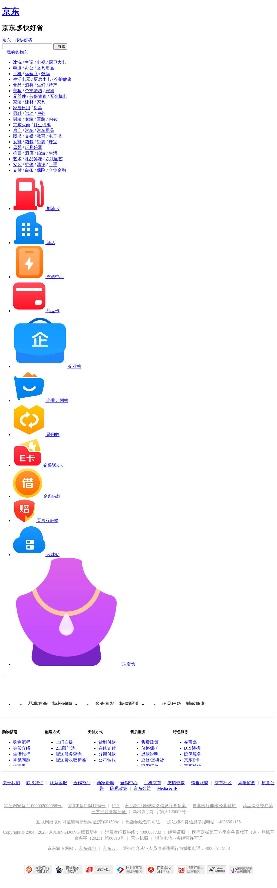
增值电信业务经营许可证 (179, 838)
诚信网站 (99, 869)
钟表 (41, 141)
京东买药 (21, 124)
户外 (41, 113)
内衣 (53, 119)
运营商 (31, 73)
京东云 (110, 848)
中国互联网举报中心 (130, 869)
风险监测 (246, 782)
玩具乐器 (33, 147)
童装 (41, 119)
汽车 (29, 130)
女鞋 (17, 141)
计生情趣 (42, 124)
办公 (29, 68)
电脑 (17, 68)
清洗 (41, 164)
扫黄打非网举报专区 (191, 869)
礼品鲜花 (33, 159)
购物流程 (21, 742)
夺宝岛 (190, 742)
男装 (17, 119)
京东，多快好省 (17, 40)
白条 (29, 170)
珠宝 (53, 141)
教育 (41, 136)
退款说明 (150, 754)
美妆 (17, 90)
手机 (17, 73)
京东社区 (223, 782)
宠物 (49, 90)
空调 (29, 62)
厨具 (38, 107)
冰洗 (17, 62)
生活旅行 (21, 754)
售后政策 (150, 742)
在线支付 (107, 748)
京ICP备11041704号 (87, 805)
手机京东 (152, 782)
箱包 (29, 141)
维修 (29, 164)
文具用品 (45, 68)
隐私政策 (118, 788)
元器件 (19, 96)
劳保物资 (38, 96)
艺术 (17, 159)
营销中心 (129, 782)
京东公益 (142, 788)
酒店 (29, 153)
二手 (53, 164)
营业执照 (140, 838)
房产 (17, 130)
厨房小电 (42, 79)
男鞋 (17, 113)
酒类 (29, 85)
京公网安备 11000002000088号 (33, 805)
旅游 (41, 153)
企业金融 (57, 170)
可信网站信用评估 (38, 869)
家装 (17, 102)
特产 (53, 85)
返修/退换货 (152, 760)
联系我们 (35, 782)
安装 (17, 164)
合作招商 (82, 782)
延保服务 (192, 754)
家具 (41, 102)
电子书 (55, 136)
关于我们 (11, 782)
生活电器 (21, 79)
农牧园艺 (54, 159)
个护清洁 (33, 90)
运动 (29, 113)
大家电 (19, 766)
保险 (41, 170)
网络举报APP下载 (160, 869)
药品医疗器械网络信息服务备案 (156, 805)
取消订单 (150, 766)
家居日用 (21, 107)
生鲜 (41, 85)
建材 (29, 102)
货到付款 (107, 742)
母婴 (17, 147)
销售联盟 (199, 782)
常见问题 (21, 760)
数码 (45, 73)
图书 (17, 136)
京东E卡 (192, 760)
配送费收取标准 (71, 760)
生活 (53, 153)
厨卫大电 (57, 62)
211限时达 (65, 748)
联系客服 (58, 782)
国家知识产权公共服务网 (241, 869)
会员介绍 (21, 748)
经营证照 (177, 832)
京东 (10, 11)
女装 (29, 119)
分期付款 (107, 754)
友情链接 (176, 782)
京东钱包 (88, 848)
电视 (41, 62)
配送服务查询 (69, 754)
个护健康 (62, 79)
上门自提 (64, 742)
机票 (17, 153)
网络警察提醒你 (69, 869)
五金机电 (58, 96)
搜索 (60, 46)
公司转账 (107, 760)
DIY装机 (192, 748)
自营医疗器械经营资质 (215, 805)
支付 (17, 170)
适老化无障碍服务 (216, 869)
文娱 (29, 136)
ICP (116, 805)
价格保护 (150, 748)
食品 (17, 85)
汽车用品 (45, 130)
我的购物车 (17, 52)
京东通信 (192, 766)
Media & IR (167, 788)
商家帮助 (105, 782)
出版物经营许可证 (143, 822)
